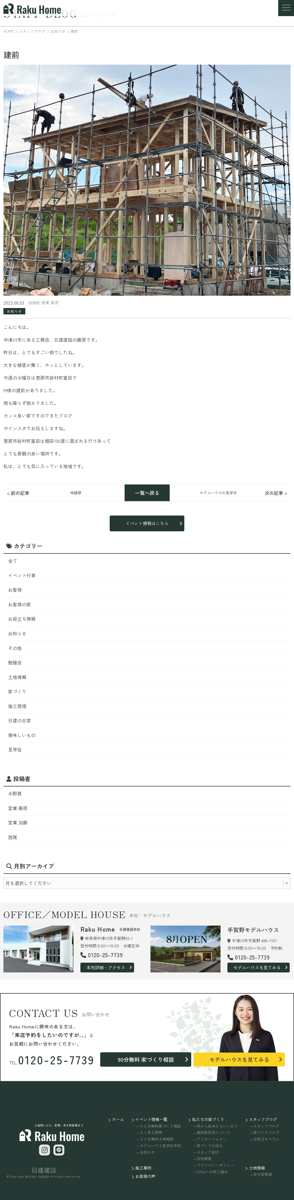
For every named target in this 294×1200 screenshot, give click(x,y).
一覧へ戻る (147, 492)
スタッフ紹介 (208, 1152)
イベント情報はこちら (147, 523)
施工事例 (143, 1168)
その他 (15, 648)
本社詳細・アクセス (105, 967)
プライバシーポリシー (215, 1165)
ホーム (118, 1119)
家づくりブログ (266, 1132)
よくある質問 (151, 1132)
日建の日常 (19, 720)
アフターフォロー (212, 1139)
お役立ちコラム (266, 1139)
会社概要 (204, 1158)
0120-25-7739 (56, 1059)
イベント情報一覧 (151, 1119)
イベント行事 (22, 575)
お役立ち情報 (22, 618)
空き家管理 (262, 1174)
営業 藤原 (18, 808)
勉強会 (15, 662)
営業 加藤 (18, 822)
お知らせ (17, 633)
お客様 (15, 589)
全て (12, 560)
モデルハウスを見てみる (257, 967)
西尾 (12, 837)
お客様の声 (145, 1176)
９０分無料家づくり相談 (160, 1126)
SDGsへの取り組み (212, 1171)
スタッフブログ (263, 1119)
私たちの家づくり (208, 1119)
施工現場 (17, 706)
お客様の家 (19, 604)
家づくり (17, 691)
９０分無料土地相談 (156, 1139)
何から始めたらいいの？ (217, 1126)
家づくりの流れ (210, 1145)
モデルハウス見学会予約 (160, 1145)
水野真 (15, 793)
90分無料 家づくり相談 (146, 1059)
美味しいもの (22, 735)
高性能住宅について (213, 1132)
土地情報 (17, 677)
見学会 (15, 749)
